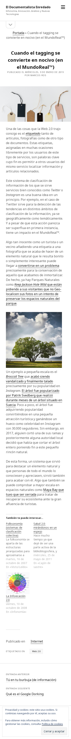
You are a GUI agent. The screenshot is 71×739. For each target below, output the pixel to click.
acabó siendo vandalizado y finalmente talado (29, 378)
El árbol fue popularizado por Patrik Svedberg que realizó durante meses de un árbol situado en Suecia (34, 397)
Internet (37, 641)
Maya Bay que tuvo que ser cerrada (35, 492)
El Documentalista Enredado (28, 7)
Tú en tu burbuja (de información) (31, 680)
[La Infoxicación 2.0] (18, 583)
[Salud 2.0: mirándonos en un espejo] (47, 545)
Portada (18, 33)
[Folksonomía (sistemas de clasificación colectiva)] (20, 545)
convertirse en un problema (38, 265)
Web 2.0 (36, 651)
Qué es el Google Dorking (25, 694)
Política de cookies (52, 724)
